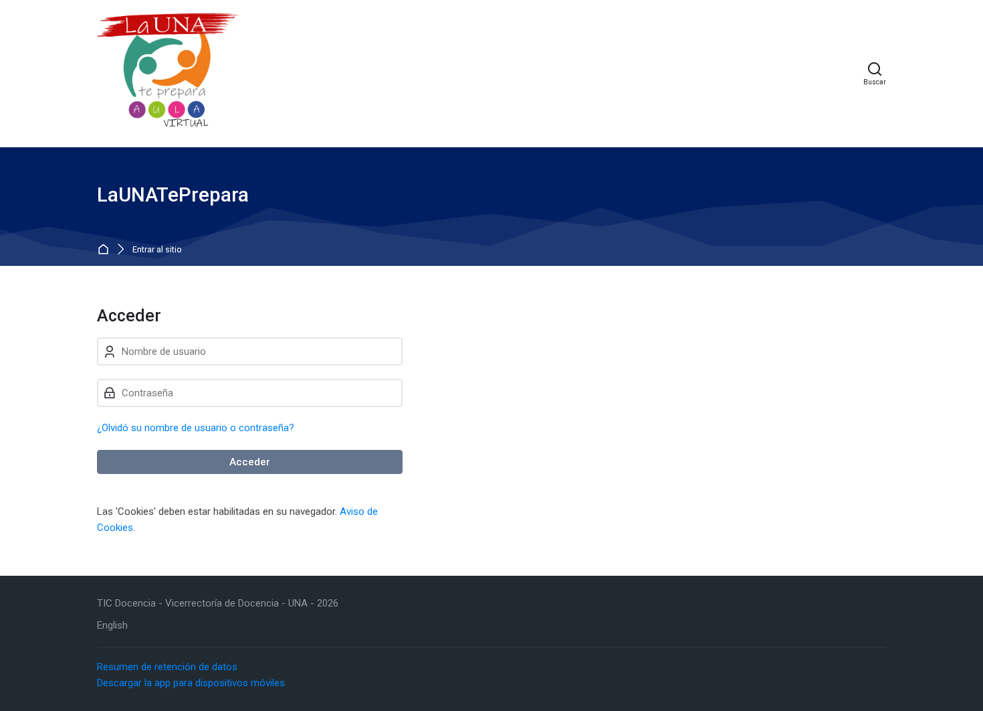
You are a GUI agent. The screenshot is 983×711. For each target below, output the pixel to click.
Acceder (249, 462)
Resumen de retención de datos (167, 667)
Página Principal (106, 250)
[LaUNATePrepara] (168, 73)
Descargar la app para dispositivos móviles (191, 683)
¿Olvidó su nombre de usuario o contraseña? (195, 428)
